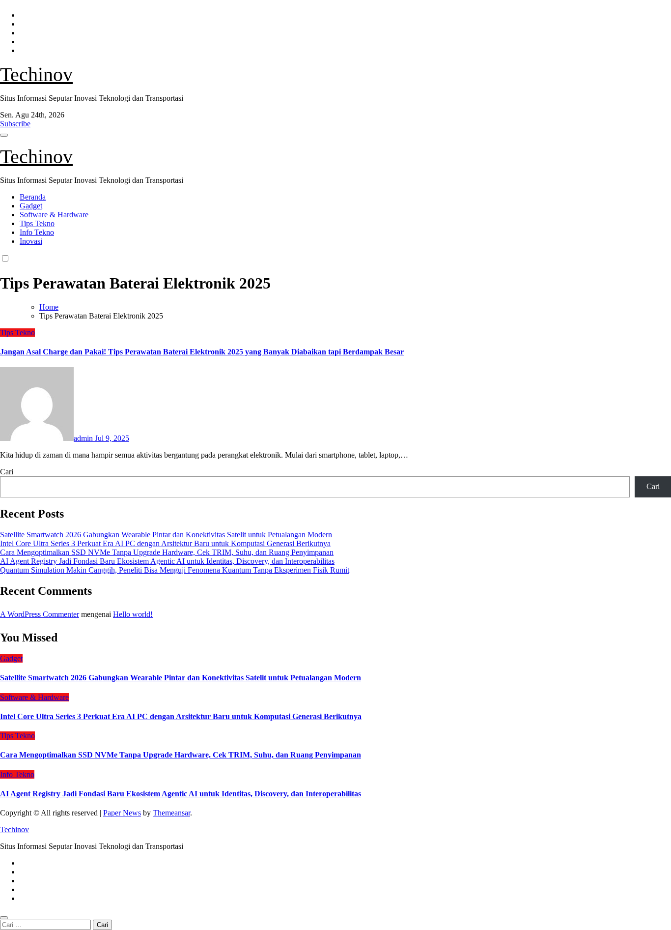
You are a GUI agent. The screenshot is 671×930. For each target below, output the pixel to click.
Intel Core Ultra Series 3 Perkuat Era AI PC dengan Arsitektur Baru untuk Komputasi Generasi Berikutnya (165, 543)
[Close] (4, 917)
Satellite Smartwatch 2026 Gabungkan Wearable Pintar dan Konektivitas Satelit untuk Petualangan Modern (166, 534)
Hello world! (133, 614)
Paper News (122, 813)
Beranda (33, 197)
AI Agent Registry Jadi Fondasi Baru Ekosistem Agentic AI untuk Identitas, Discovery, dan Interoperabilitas (167, 561)
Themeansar (171, 813)
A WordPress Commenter (39, 614)
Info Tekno (37, 232)
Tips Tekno (37, 223)
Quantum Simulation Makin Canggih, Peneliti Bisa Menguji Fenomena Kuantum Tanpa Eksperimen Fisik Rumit (174, 570)
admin (84, 438)
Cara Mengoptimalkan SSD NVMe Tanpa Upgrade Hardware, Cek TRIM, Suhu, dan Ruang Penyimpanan (167, 552)
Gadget (31, 206)
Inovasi (31, 241)
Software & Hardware (54, 214)
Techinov (36, 74)
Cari (6, 471)
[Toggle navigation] (4, 135)
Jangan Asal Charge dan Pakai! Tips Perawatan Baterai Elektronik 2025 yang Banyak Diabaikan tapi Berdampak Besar (202, 352)
